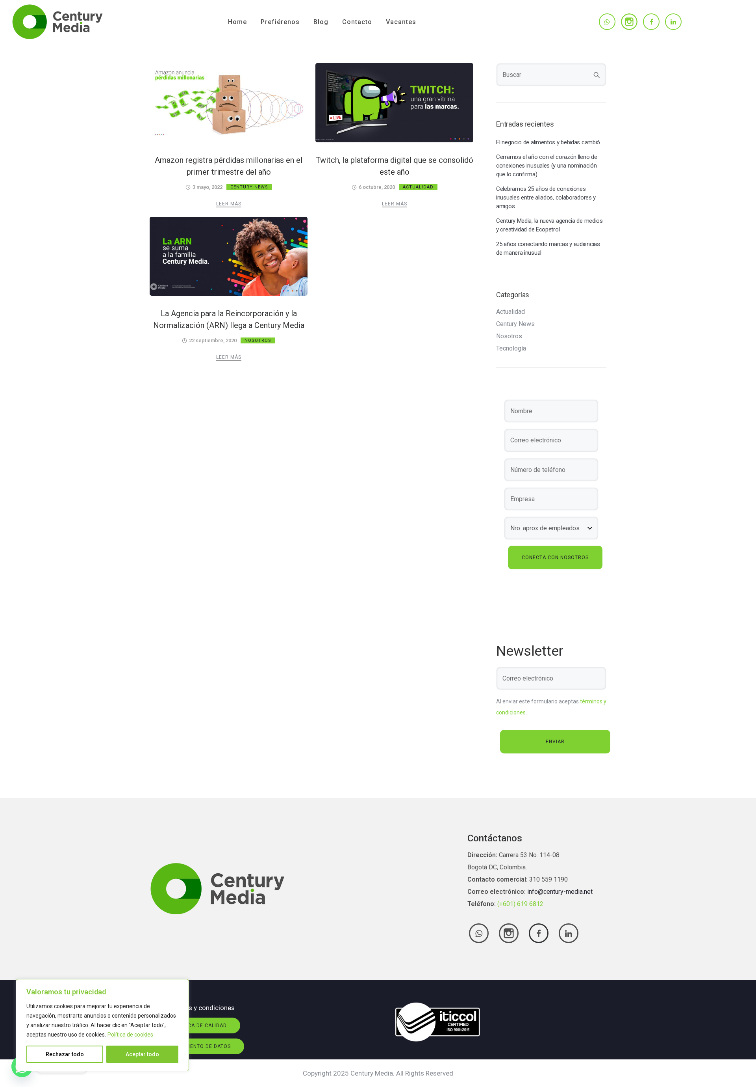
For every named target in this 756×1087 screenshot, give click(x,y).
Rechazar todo (65, 1054)
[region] (102, 1025)
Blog (320, 22)
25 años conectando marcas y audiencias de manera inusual (548, 248)
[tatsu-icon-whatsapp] (607, 21)
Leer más (228, 204)
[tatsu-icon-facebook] (651, 21)
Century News (249, 187)
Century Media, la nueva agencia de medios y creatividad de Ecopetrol (549, 225)
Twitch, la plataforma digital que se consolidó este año (394, 166)
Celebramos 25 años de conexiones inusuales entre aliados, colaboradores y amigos (546, 197)
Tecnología (511, 348)
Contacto (357, 22)
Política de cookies (130, 1034)
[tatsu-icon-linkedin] (673, 21)
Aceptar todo (142, 1054)
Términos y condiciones (199, 1008)
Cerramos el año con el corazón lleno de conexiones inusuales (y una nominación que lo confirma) (546, 165)
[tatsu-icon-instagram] (629, 21)
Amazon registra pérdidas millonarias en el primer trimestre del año (228, 166)
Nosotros (258, 340)
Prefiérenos (280, 22)
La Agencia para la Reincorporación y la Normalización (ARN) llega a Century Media (228, 319)
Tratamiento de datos (199, 1046)
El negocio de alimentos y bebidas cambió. (548, 142)
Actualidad (418, 187)
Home (237, 22)
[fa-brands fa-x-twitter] (508, 933)
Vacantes (401, 22)
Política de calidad (199, 1025)
